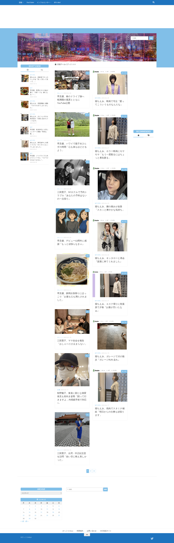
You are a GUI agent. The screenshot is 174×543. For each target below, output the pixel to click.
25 (47, 515)
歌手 (31, 88)
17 (41, 512)
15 (29, 512)
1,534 (125, 221)
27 (59, 515)
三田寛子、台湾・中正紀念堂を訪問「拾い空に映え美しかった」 (72, 456)
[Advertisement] (60, 14)
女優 (58, 390)
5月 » (26, 521)
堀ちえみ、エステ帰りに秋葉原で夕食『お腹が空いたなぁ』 (110, 307)
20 (88, 355)
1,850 (125, 73)
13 (88, 210)
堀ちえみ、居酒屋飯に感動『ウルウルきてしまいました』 (39, 105)
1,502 (125, 116)
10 (88, 114)
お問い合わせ (91, 531)
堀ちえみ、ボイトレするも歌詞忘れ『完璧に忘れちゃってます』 (39, 119)
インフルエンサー (43, 2)
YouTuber (30, 2)
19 (53, 512)
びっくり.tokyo (68, 531)
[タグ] (148, 135)
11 (47, 509)
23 (35, 515)
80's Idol (98, 98)
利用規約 (80, 531)
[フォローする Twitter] (152, 538)
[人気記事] (138, 135)
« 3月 (22, 521)
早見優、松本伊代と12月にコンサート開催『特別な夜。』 (39, 132)
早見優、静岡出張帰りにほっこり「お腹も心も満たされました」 (72, 296)
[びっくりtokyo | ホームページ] (33, 40)
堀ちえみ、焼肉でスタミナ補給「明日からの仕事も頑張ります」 (110, 411)
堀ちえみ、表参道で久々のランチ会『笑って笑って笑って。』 (39, 79)
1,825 (125, 273)
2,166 (125, 322)
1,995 (125, 371)
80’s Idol (57, 2)
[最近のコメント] (42, 70)
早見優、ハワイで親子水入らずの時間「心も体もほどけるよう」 (72, 147)
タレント (60, 93)
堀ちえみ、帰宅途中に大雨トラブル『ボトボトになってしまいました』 (39, 145)
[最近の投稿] (28, 70)
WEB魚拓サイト (105, 531)
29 (29, 518)
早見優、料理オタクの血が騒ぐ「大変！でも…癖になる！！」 (39, 92)
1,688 (125, 169)
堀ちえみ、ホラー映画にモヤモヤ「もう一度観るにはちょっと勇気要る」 (110, 154)
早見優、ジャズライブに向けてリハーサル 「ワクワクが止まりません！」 (39, 158)
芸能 (20, 2)
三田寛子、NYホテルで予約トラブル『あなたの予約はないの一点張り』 (72, 195)
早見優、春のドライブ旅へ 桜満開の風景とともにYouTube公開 (72, 99)
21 (23, 515)
